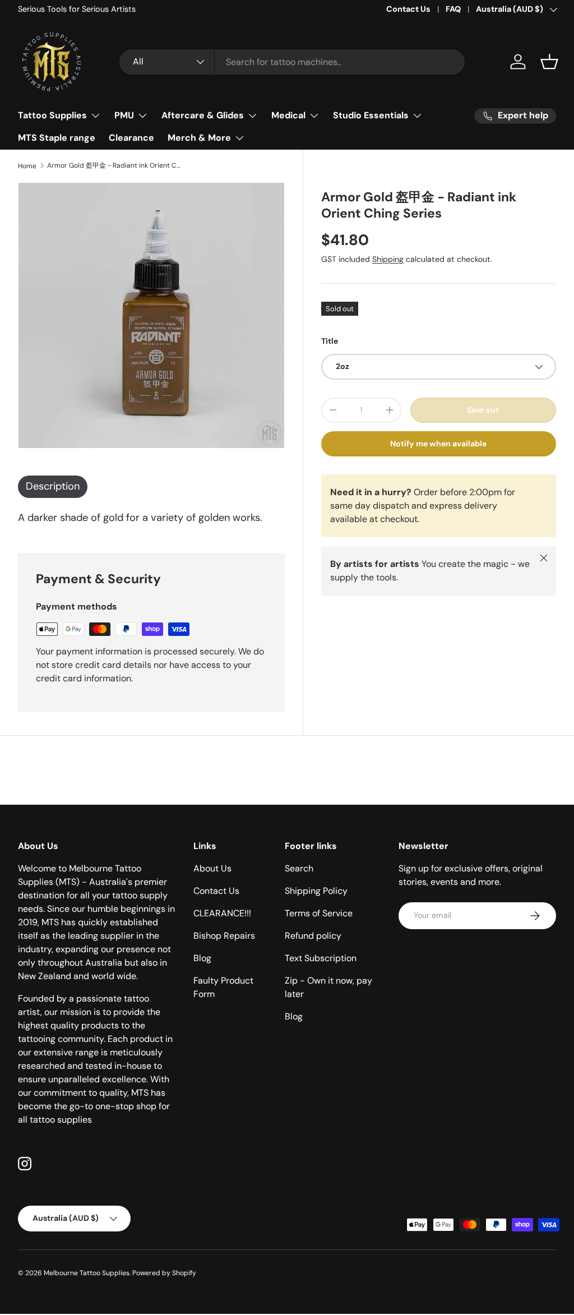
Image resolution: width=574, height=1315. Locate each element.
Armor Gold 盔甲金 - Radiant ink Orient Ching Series (114, 165)
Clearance (131, 138)
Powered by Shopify (164, 1272)
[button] (549, 61)
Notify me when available (438, 444)
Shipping (388, 259)
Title (329, 341)
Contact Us (408, 9)
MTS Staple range (56, 138)
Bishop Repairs (224, 936)
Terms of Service (319, 913)
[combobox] (292, 62)
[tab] (52, 487)
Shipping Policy (316, 891)
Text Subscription (321, 958)
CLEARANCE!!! (222, 913)
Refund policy (313, 936)
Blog (202, 958)
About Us (212, 868)
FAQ (453, 9)
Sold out (483, 410)
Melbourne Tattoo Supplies (86, 1272)
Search (299, 868)
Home (27, 166)
